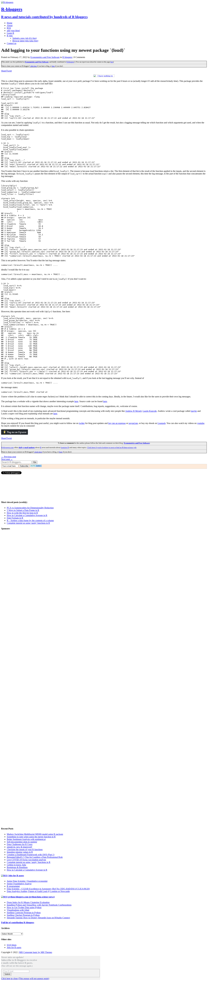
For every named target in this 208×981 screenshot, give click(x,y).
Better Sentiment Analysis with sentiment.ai (26, 839)
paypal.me (133, 423)
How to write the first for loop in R (22, 513)
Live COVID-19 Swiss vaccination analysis (26, 859)
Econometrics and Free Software (45, 57)
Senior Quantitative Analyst (19, 883)
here (111, 62)
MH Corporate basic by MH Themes (35, 952)
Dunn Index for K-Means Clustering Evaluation (28, 902)
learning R (65, 447)
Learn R (10, 33)
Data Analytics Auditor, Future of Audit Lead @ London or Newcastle (38, 891)
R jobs (10, 35)
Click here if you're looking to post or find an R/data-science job (111, 447)
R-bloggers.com (7, 447)
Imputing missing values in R (20, 852)
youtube (200, 423)
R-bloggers (70, 62)
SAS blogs (11, 945)
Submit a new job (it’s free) (24, 38)
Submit (7, 974)
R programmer (13, 886)
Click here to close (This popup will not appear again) (25, 978)
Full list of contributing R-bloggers (17, 922)
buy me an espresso (117, 423)
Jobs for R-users (16, 875)
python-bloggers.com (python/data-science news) (31, 897)
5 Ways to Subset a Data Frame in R (23, 510)
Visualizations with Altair (18, 910)
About (9, 25)
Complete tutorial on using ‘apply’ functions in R (28, 862)
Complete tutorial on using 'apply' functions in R (28, 523)
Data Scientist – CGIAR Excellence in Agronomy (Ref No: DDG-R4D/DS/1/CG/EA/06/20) (48, 889)
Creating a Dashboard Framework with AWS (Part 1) (30, 854)
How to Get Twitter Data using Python (24, 907)
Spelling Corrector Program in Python (24, 912)
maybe (194, 411)
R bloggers (67, 57)
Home (9, 23)
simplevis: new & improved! (19, 847)
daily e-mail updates (27, 447)
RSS (9, 28)
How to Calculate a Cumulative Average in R (27, 515)
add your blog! (13, 30)
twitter (82, 423)
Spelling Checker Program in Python (23, 915)
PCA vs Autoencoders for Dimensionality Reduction (30, 508)
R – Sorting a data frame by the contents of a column (30, 520)
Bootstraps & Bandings (17, 867)
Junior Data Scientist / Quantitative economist (27, 881)
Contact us (11, 43)
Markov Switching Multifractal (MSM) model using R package (35, 834)
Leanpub (162, 423)
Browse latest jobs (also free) (25, 41)
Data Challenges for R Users (19, 844)
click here (33, 66)
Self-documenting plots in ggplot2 (22, 842)
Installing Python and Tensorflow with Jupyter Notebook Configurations (39, 905)
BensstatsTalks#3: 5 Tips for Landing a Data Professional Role (35, 857)
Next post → (7, 459)
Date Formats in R (15, 518)
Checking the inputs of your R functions (25, 849)
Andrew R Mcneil (133, 411)
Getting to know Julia (16, 865)
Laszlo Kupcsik (150, 411)
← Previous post (8, 456)
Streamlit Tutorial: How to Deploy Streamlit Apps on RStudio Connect (38, 917)
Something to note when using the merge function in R (31, 837)
